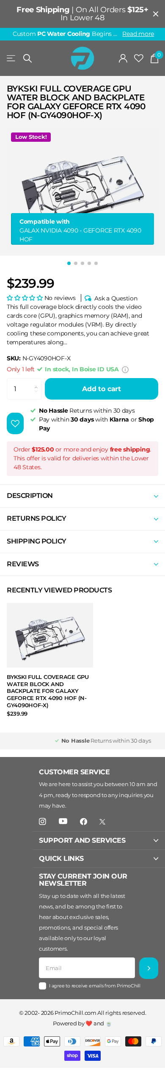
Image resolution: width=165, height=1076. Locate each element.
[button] (25, 298)
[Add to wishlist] (15, 423)
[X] (102, 822)
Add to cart (101, 389)
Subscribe (148, 968)
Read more (138, 33)
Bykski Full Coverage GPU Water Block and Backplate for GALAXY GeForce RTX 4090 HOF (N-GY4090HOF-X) (48, 690)
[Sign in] (123, 58)
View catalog (11, 58)
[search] (27, 58)
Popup (125, 369)
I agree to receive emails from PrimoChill (94, 986)
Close (155, 14)
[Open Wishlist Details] (138, 58)
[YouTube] (63, 822)
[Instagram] (42, 821)
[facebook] (83, 821)
